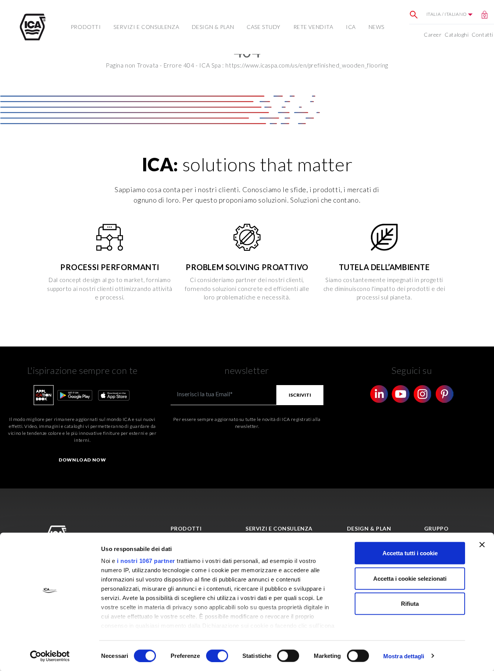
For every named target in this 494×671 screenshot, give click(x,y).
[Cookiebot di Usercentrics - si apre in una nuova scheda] (50, 656)
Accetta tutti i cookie (410, 553)
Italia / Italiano (447, 14)
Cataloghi (457, 34)
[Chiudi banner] (482, 545)
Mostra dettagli (404, 655)
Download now (82, 460)
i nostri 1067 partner (146, 561)
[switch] (217, 655)
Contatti (482, 34)
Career (433, 34)
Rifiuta (410, 603)
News (376, 27)
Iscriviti (300, 395)
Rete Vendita (313, 27)
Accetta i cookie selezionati (410, 578)
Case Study (264, 27)
